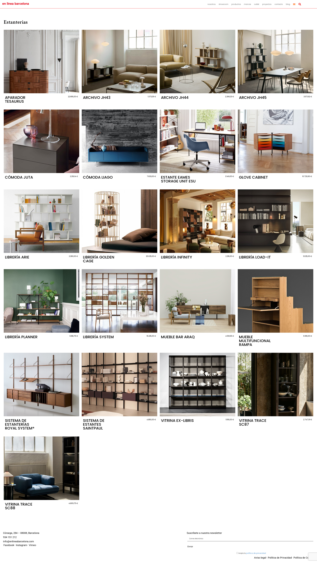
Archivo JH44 (174, 97)
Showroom (223, 4)
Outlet (256, 4)
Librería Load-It (255, 257)
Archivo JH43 (96, 97)
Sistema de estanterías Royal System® (19, 424)
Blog (288, 4)
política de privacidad (256, 553)
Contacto (279, 4)
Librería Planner (21, 337)
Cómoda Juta (19, 177)
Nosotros (212, 4)
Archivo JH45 (253, 97)
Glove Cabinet (253, 177)
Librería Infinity (176, 257)
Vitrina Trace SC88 (18, 506)
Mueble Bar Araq (178, 337)
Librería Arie (17, 257)
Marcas (247, 4)
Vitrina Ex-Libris (177, 420)
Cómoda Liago (98, 177)
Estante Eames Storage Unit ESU (178, 179)
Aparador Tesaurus (15, 99)
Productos (236, 4)
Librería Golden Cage (98, 259)
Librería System (98, 337)
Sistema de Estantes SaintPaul (93, 424)
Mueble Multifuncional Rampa (255, 340)
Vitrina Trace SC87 (252, 422)
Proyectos (266, 4)
